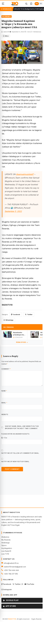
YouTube (30, 584)
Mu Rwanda (5, 540)
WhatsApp (9, 320)
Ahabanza (5, 537)
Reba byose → (22, 342)
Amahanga (5, 543)
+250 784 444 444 (11, 570)
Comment (6, 369)
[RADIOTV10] (15, 4)
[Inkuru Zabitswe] (31, 3)
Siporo (4, 545)
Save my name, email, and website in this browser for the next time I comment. (22, 427)
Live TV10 (5, 554)
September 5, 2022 (13, 211)
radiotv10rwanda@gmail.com (15, 567)
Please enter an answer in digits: (15, 434)
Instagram (7, 589)
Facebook (16, 314)
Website (4, 414)
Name (4, 391)
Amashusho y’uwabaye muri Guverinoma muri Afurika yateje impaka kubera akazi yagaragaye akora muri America (19, 334)
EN (41, 3)
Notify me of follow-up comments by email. (20, 453)
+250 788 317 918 (11, 574)
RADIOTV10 (12, 619)
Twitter (29, 314)
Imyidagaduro (6, 548)
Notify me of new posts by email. (15, 461)
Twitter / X (18, 584)
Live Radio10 (6, 551)
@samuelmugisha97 (25, 174)
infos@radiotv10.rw (11, 563)
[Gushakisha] (26, 3)
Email (4, 403)
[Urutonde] (3, 3)
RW (37, 3)
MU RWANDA (6, 16)
